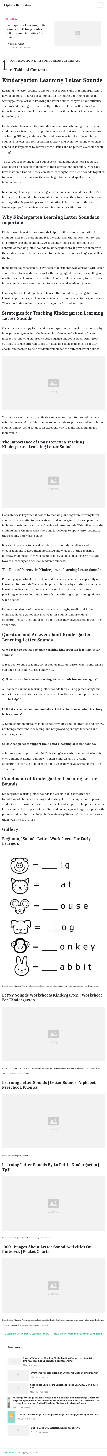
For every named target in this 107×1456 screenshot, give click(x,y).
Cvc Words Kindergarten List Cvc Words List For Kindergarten (64, 1372)
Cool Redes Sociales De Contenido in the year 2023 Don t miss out (64, 1386)
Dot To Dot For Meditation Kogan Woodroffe (55, 1427)
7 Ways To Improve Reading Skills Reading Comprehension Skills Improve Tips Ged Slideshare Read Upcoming (58, 1359)
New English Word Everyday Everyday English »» (79, 1333)
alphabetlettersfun (11, 1452)
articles (10, 18)
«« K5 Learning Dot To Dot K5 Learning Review (25, 1333)
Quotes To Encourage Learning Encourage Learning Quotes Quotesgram (58, 1414)
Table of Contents (30, 70)
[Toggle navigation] (100, 5)
